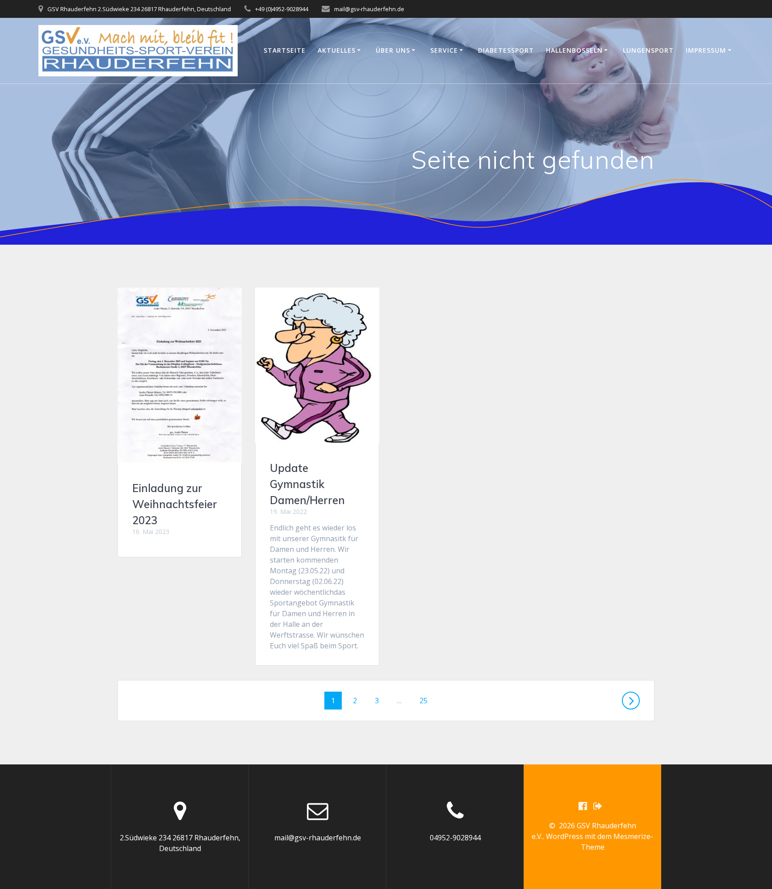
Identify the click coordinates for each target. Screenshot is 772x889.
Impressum (706, 50)
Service (444, 50)
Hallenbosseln (574, 50)
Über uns (393, 50)
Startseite (285, 50)
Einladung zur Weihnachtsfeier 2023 (174, 504)
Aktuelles (337, 50)
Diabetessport (506, 50)
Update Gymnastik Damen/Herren (307, 484)
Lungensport (648, 50)
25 (426, 700)
